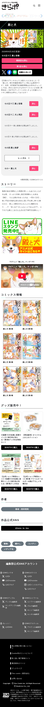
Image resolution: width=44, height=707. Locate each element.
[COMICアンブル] (22, 16)
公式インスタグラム (35, 585)
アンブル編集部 (11, 602)
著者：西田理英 (22, 509)
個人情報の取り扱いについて (22, 647)
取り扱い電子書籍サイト (21, 658)
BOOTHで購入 (11, 447)
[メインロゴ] (10, 5)
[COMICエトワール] (35, 16)
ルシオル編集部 (33, 614)
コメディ (32, 544)
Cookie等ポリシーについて (22, 653)
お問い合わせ (17, 678)
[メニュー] (39, 5)
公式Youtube (10, 580)
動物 (6, 544)
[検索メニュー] (34, 5)
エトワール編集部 (34, 602)
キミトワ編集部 (33, 610)
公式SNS (8, 627)
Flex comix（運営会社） (21, 673)
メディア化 (9, 549)
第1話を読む (22, 66)
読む (34, 104)
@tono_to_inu (22, 528)
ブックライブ (17, 668)
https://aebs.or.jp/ (24, 700)
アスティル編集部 (34, 627)
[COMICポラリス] (9, 16)
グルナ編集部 (32, 606)
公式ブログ (9, 585)
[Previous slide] (2, 16)
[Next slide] (41, 16)
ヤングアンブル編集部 (13, 607)
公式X (7, 576)
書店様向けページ (18, 663)
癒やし (18, 544)
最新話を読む (22, 60)
